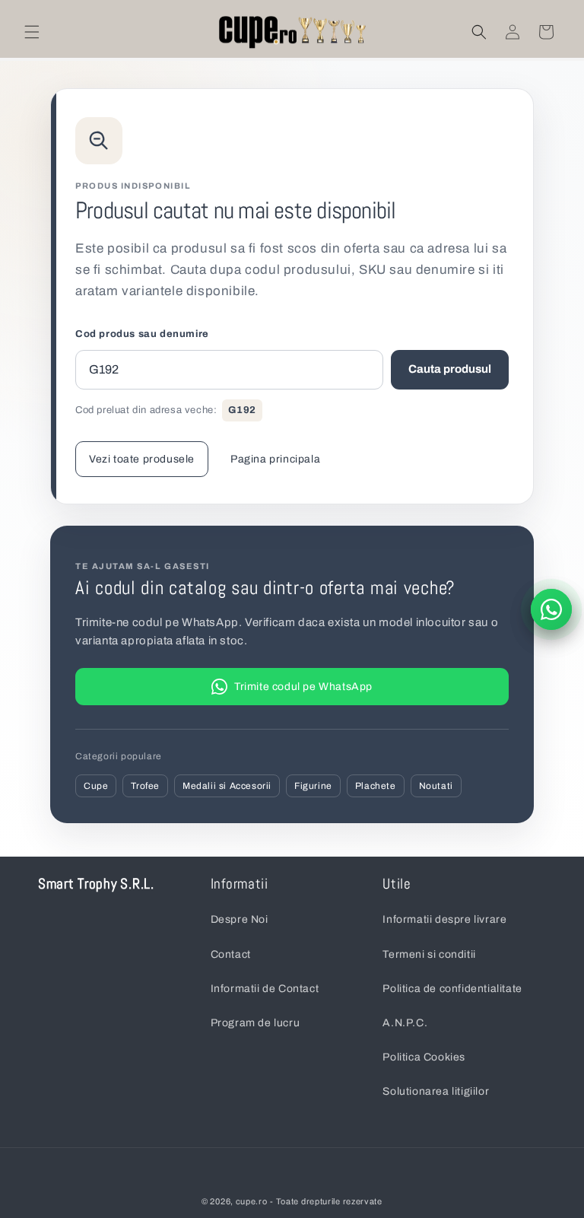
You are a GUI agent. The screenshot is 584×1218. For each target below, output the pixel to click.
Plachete (375, 786)
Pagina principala (275, 459)
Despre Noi (239, 919)
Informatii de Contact (265, 988)
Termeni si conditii (428, 954)
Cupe (96, 786)
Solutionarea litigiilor (435, 1091)
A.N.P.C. (404, 1023)
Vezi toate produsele (142, 459)
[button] (32, 32)
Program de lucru (255, 1023)
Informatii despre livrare (444, 919)
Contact (231, 954)
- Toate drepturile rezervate (326, 1201)
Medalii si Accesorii (226, 786)
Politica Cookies (423, 1057)
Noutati (436, 786)
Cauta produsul (449, 369)
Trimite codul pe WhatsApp (303, 686)
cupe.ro (252, 1201)
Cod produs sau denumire (142, 334)
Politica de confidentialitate (452, 988)
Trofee (145, 786)
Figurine (313, 786)
